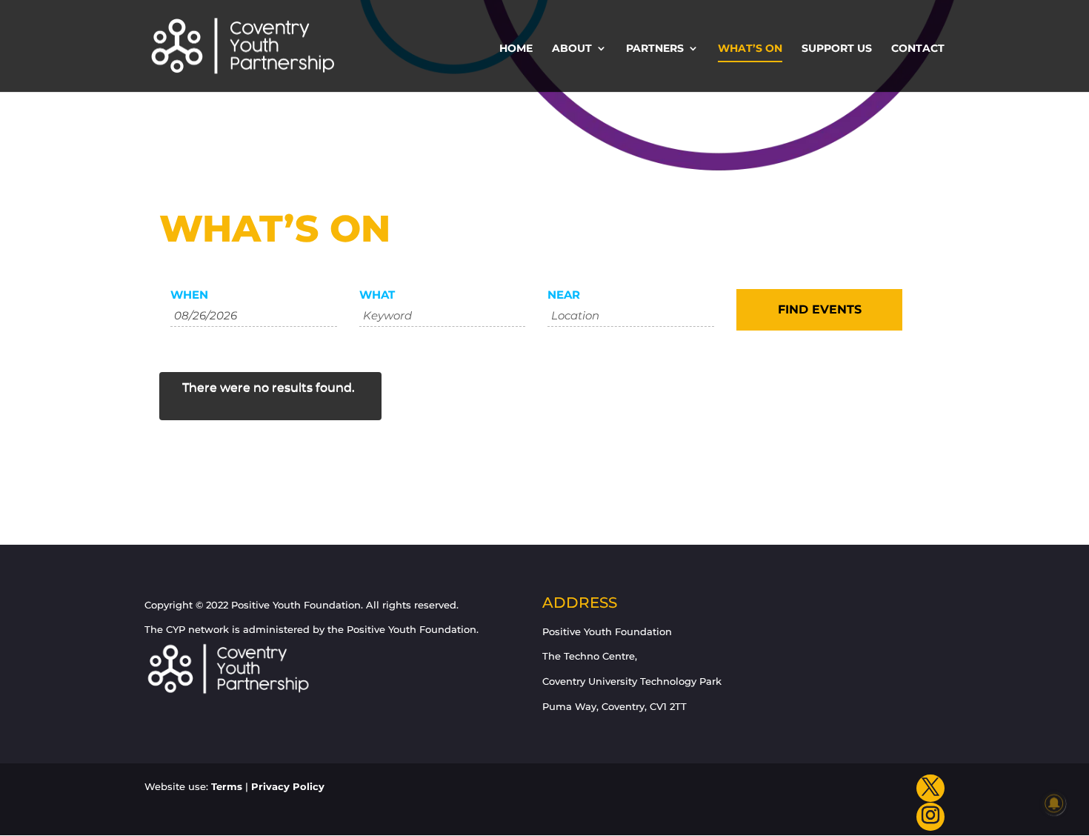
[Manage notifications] (1054, 803)
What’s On (750, 49)
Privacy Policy (287, 786)
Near (563, 294)
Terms (226, 786)
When (189, 294)
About (572, 49)
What (377, 294)
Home (516, 49)
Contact (918, 49)
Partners (655, 49)
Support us (837, 49)
